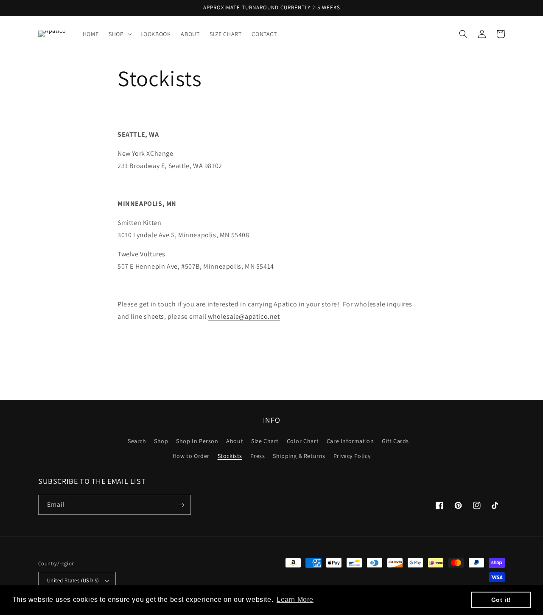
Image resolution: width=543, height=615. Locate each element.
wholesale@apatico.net (244, 316)
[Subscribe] (181, 505)
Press (257, 456)
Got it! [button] (501, 599)
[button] (119, 34)
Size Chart (265, 441)
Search (137, 441)
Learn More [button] (295, 599)
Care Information (350, 441)
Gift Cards (395, 441)
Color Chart (303, 441)
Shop (161, 441)
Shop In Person (197, 441)
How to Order (191, 456)
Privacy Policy (351, 456)
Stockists (230, 456)
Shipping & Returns (299, 456)
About (234, 441)
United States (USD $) (73, 580)
